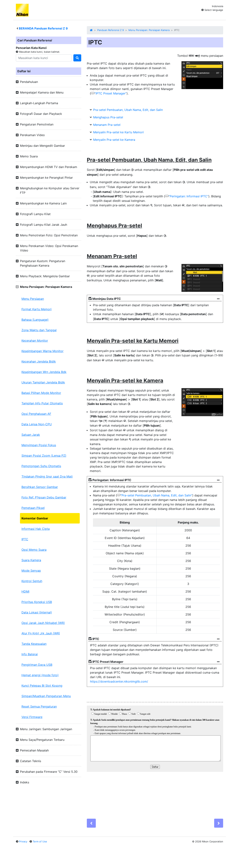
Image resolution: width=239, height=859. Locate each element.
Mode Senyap (31, 570)
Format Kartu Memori (36, 309)
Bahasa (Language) (35, 319)
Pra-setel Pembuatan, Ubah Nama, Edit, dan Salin (128, 110)
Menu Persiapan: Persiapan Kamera (149, 30)
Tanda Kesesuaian (33, 644)
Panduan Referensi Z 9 (110, 30)
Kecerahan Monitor (34, 340)
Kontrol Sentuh (31, 581)
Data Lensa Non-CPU (36, 424)
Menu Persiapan (32, 299)
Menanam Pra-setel (106, 125)
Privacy (23, 841)
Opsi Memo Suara (33, 550)
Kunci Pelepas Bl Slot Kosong (41, 685)
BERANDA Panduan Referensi (43, 28)
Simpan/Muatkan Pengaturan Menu (46, 696)
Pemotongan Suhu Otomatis (41, 466)
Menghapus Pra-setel (108, 117)
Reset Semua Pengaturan (39, 706)
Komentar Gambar (34, 518)
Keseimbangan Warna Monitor (42, 351)
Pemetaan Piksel (33, 508)
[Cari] (77, 57)
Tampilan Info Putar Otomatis (42, 403)
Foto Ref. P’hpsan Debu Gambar (43, 497)
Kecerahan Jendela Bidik (38, 361)
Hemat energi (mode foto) (40, 675)
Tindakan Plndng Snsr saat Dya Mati (47, 476)
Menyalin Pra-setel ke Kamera (114, 140)
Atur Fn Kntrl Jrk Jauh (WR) (40, 633)
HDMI (25, 591)
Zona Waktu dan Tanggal (39, 330)
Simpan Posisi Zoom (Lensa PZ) (43, 455)
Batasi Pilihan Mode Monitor (41, 393)
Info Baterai (29, 654)
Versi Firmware (31, 717)
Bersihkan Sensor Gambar (39, 487)
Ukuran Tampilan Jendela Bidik (43, 382)
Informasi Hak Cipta (35, 529)
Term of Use (40, 841)
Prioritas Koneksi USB (36, 602)
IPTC (24, 539)
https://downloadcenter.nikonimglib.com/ (119, 681)
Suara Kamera (31, 560)
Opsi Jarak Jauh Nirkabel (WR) (43, 623)
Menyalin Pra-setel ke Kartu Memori (118, 132)
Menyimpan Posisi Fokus (38, 445)
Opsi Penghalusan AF (36, 414)
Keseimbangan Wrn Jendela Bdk (43, 372)
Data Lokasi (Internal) (36, 612)
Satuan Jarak (30, 435)
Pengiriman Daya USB (36, 665)
